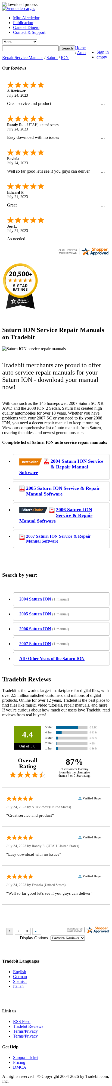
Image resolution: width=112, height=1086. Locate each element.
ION (65, 57)
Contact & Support (29, 32)
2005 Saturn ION (35, 614)
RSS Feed (21, 1021)
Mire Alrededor (26, 17)
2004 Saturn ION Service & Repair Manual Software (61, 466)
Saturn (52, 57)
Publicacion (23, 22)
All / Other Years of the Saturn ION (52, 658)
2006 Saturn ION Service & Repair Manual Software (55, 515)
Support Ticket (25, 1057)
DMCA (19, 1067)
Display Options (34, 938)
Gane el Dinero (26, 27)
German (20, 976)
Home (80, 47)
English (19, 971)
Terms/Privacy (25, 1031)
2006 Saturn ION (35, 628)
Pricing (19, 1062)
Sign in (103, 52)
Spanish (20, 981)
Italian (18, 986)
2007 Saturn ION (35, 643)
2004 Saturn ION (35, 599)
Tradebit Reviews (28, 1026)
